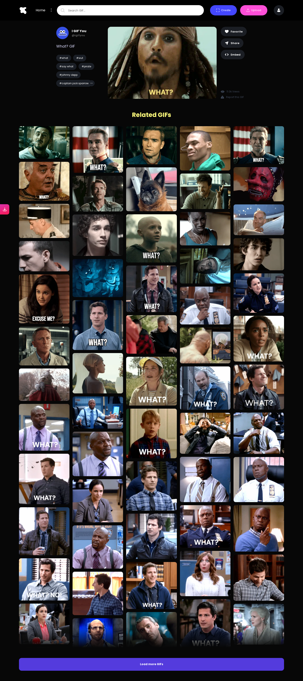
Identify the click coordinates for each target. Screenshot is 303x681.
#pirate (86, 66)
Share (235, 43)
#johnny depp (68, 75)
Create (226, 10)
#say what (66, 66)
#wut (79, 58)
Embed (236, 55)
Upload (256, 10)
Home (40, 10)
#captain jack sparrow (74, 83)
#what (63, 58)
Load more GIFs (151, 664)
